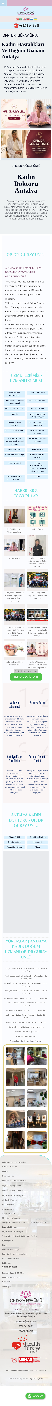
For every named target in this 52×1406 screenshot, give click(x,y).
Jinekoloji (37, 842)
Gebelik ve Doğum (37, 837)
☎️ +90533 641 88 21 (26, 26)
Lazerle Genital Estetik (37, 456)
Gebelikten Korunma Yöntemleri (14, 402)
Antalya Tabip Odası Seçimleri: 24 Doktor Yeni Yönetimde (37, 595)
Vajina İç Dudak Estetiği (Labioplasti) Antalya (14, 441)
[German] (28, 20)
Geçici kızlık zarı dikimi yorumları (26, 1032)
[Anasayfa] (25, 11)
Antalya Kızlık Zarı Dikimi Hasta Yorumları (26, 1041)
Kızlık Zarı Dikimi (14, 847)
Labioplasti (37, 449)
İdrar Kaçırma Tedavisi (14, 424)
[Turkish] (17, 20)
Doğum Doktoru (37, 409)
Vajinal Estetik (37, 529)
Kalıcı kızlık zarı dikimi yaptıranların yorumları (26, 1027)
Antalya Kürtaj (14, 558)
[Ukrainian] (35, 20)
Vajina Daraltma (14, 449)
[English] (24, 20)
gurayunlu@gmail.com (26, 1321)
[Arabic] (20, 20)
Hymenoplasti (14, 463)
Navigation (3, 3)
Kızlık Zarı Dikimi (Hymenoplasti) (37, 415)
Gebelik (14, 414)
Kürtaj (37, 477)
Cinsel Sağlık (14, 837)
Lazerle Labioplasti (14, 430)
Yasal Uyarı (6, 1287)
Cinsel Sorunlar (37, 392)
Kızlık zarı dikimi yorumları (26, 1036)
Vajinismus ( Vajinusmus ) (14, 394)
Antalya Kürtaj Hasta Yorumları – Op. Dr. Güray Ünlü (26, 1010)
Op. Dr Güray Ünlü (36, 1379)
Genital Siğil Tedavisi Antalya (37, 440)
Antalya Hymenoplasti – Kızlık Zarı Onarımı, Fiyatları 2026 (37, 467)
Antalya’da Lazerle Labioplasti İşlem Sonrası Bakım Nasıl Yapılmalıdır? (37, 665)
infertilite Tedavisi (37, 400)
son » (35, 671)
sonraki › (27, 671)
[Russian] (31, 20)
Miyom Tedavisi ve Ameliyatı (37, 424)
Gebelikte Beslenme (14, 455)
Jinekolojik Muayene (14, 409)
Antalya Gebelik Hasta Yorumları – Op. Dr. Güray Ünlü (26, 1022)
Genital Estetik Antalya (37, 432)
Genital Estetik (14, 842)
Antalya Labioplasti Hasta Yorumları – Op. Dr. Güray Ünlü (26, 998)
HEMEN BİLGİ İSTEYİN (26, 676)
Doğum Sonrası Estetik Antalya (14, 478)
